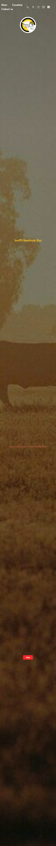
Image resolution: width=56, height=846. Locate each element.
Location (17, 4)
